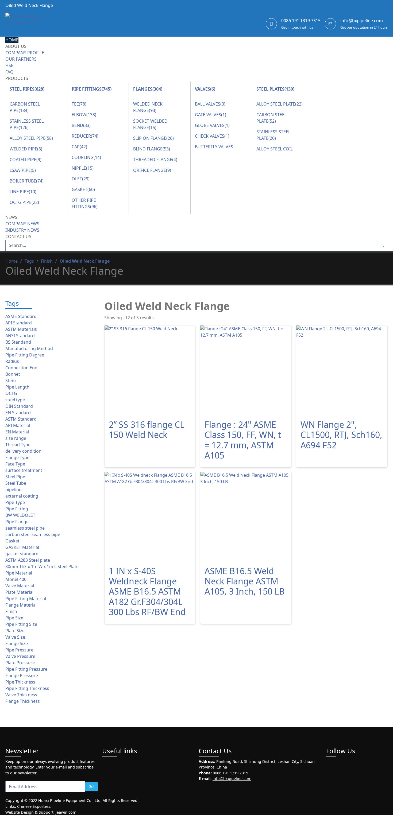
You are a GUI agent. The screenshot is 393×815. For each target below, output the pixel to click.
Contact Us (18, 236)
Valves (205, 89)
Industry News (22, 230)
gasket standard (21, 554)
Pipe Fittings (91, 89)
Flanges (147, 89)
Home (11, 40)
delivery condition (23, 451)
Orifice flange (152, 170)
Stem (10, 380)
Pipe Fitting (16, 509)
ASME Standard (21, 316)
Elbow (84, 115)
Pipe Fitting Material (25, 598)
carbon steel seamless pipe (32, 534)
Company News (22, 224)
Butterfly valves (214, 147)
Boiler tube (27, 181)
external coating (21, 496)
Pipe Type (15, 502)
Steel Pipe (15, 477)
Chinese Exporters (33, 806)
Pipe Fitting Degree (24, 355)
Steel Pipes (27, 89)
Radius (12, 361)
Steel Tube (15, 483)
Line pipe (23, 192)
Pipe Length (17, 387)
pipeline (13, 489)
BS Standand (18, 342)
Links (10, 806)
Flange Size (16, 643)
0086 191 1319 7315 (301, 21)
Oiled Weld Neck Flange (85, 261)
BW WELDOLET (20, 515)
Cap (79, 147)
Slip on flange (153, 138)
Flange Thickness (22, 701)
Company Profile (24, 53)
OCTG (11, 393)
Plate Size (15, 631)
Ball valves (210, 104)
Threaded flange (155, 159)
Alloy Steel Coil (274, 149)
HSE (9, 65)
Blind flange (151, 149)
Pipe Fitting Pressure (26, 669)
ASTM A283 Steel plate (27, 560)
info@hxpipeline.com (361, 21)
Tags (29, 261)
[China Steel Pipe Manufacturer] (37, 23)
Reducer (85, 136)
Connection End (21, 368)
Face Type (15, 464)
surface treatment (23, 470)
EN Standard (18, 413)
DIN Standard (19, 406)
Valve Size (15, 637)
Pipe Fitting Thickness (27, 688)
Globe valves (212, 125)
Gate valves (210, 115)
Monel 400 (15, 579)
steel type (15, 400)
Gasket (83, 189)
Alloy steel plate (279, 104)
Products (16, 78)
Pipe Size (14, 618)
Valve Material (19, 586)
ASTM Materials (21, 329)
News (11, 217)
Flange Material (21, 605)
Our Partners (21, 59)
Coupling (86, 157)
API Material (17, 425)
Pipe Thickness (20, 682)
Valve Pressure (20, 656)
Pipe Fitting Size (21, 624)
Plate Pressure (20, 663)
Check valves (212, 136)
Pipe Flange (17, 522)
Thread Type (17, 445)
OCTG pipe (24, 202)
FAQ (9, 72)
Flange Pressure (21, 675)
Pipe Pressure (19, 650)
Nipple (83, 168)
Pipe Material (18, 573)
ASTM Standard (21, 419)
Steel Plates (275, 89)
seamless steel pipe (25, 528)
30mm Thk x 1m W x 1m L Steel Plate (42, 566)
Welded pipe (26, 149)
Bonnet (12, 374)
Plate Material (19, 592)
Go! (91, 786)
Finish (47, 261)
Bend (81, 125)
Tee (79, 104)
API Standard (18, 323)
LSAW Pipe (23, 170)
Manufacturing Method (29, 348)
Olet (81, 179)
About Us (15, 46)
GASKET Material (22, 547)
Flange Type (17, 457)
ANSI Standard (20, 336)
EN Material (17, 432)
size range (15, 438)
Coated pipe (25, 159)
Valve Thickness (21, 695)
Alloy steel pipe (31, 138)
